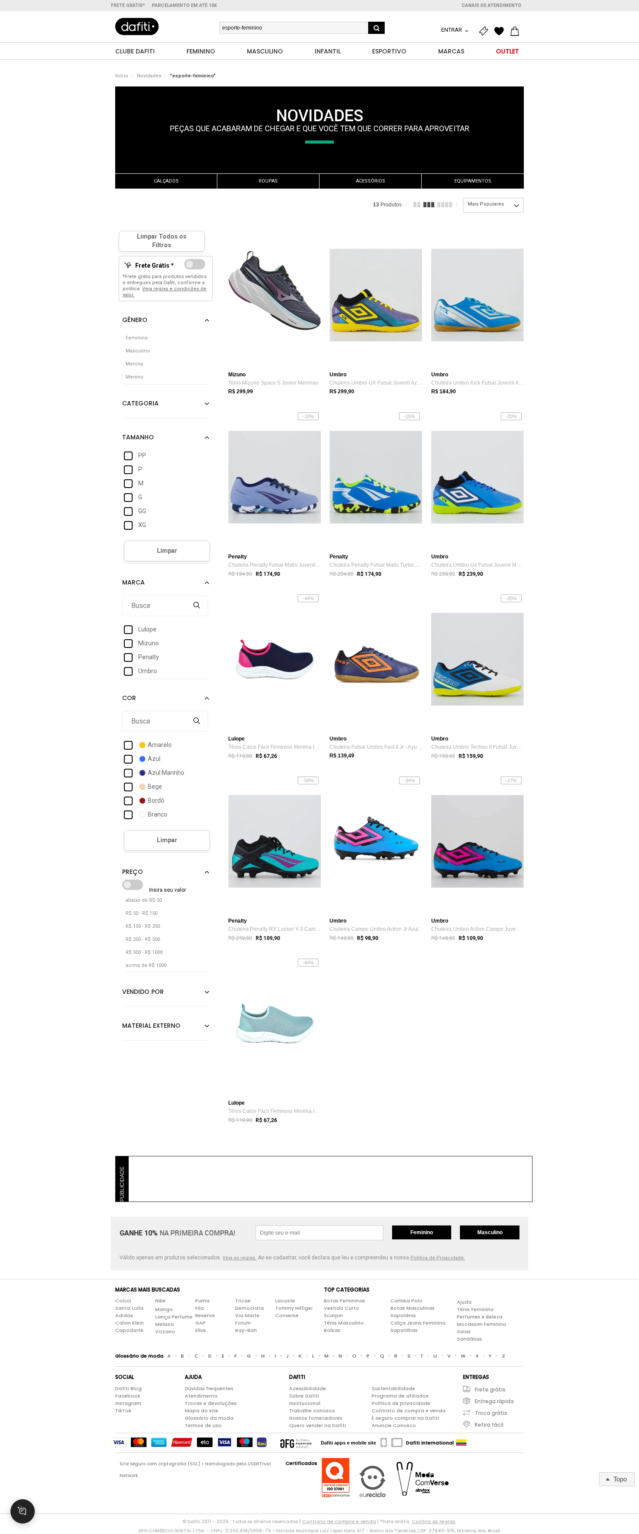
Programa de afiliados (400, 1396)
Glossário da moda (209, 1418)
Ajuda (464, 1302)
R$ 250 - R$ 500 (143, 939)
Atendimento (201, 1396)
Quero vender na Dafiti (317, 1425)
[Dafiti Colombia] (461, 1442)
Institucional (304, 1403)
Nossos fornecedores (316, 1418)
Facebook (127, 1396)
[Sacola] (517, 31)
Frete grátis (490, 1389)
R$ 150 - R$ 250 (143, 926)
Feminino (421, 1232)
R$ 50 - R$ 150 (141, 913)
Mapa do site (201, 1411)
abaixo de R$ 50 (144, 900)
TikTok (123, 1411)
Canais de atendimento (491, 5)
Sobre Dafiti (304, 1396)
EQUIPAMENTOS (472, 181)
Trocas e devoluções (211, 1403)
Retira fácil (489, 1424)
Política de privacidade (401, 1403)
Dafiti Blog (128, 1388)
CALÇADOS (166, 181)
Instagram (128, 1403)
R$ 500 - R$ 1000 (144, 952)
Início (121, 76)
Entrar (452, 30)
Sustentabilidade (393, 1388)
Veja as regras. (239, 1258)
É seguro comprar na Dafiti (405, 1418)
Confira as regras (434, 1521)
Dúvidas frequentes (209, 1388)
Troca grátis (491, 1413)
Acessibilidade (307, 1388)
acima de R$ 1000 (146, 965)
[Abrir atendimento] (22, 1511)
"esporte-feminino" (193, 76)
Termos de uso (203, 1425)
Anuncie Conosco (394, 1425)
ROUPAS (268, 181)
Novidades (149, 76)
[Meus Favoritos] (501, 31)
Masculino (490, 1232)
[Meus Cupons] (486, 31)
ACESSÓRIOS (370, 181)
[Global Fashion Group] (295, 1442)
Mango (164, 1309)
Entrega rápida (494, 1401)
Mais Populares (486, 204)
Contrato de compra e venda (409, 1411)
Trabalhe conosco (312, 1411)
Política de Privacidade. (437, 1258)
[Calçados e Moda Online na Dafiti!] (137, 26)
